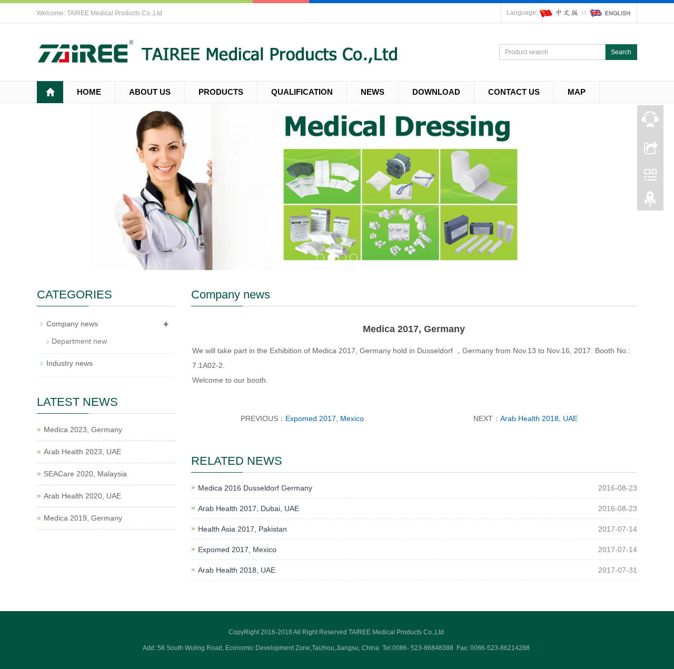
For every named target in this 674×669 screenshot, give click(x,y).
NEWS (372, 91)
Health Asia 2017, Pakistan (242, 529)
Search (621, 52)
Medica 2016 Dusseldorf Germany (255, 488)
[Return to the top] (650, 201)
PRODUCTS (221, 91)
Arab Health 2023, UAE (82, 451)
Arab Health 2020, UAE (82, 496)
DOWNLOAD (436, 91)
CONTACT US (514, 91)
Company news (72, 323)
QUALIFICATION (302, 91)
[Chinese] (559, 12)
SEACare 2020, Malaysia (85, 474)
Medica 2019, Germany (83, 518)
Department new (79, 341)
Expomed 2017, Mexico (324, 418)
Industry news (69, 363)
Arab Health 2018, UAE (539, 418)
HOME (89, 91)
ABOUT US (150, 91)
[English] (610, 12)
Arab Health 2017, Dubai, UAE (248, 508)
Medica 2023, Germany (83, 429)
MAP (577, 91)
